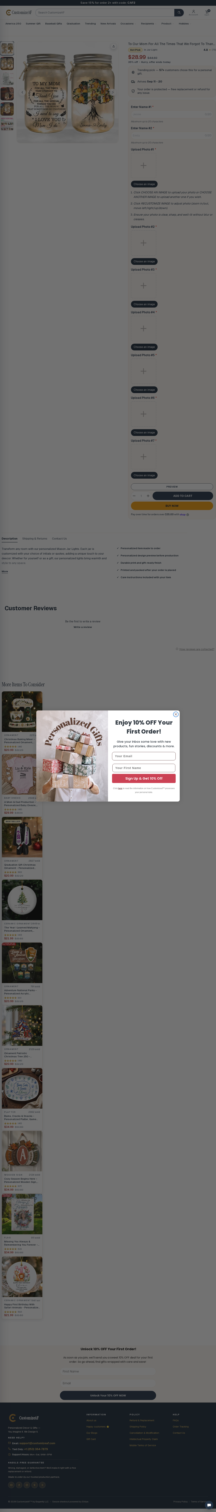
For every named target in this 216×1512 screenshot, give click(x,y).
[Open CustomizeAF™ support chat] (209, 1505)
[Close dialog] (175, 714)
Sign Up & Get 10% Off (144, 778)
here (120, 788)
